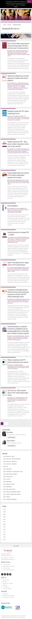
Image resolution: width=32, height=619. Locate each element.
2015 (4, 537)
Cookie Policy (6, 564)
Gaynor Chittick (11, 440)
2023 (4, 516)
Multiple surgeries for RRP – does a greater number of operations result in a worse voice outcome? (18, 143)
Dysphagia (26, 117)
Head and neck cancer (19, 52)
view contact (11, 437)
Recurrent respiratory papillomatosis (16, 152)
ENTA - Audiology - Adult (8, 456)
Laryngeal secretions (20, 239)
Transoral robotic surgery (14, 54)
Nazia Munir (10, 432)
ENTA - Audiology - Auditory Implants (12, 458)
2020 (4, 524)
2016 (4, 534)
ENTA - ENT (5, 466)
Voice (27, 152)
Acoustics (26, 150)
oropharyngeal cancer (17, 301)
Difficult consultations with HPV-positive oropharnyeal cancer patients (17, 361)
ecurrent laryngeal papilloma (14, 338)
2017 (4, 532)
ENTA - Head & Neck (7, 469)
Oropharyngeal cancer (20, 53)
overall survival (15, 182)
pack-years (22, 182)
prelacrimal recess (17, 88)
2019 (4, 526)
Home (4, 24)
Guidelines (5, 594)
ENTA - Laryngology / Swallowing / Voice (12, 471)
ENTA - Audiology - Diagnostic (10, 461)
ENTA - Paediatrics (7, 481)
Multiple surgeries (22, 151)
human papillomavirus (15, 181)
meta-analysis (20, 89)
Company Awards (7, 588)
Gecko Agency (21, 617)
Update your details (8, 583)
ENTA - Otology (6, 479)
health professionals (20, 366)
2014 (4, 539)
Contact (5, 585)
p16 (26, 399)
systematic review (11, 89)
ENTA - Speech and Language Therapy (11, 491)
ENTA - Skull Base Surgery (22, 209)
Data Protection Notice (9, 566)
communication (11, 366)
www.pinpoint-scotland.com (8, 559)
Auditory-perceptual (12, 151)
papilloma (18, 85)
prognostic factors (12, 400)
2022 (4, 519)
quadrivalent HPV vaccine (21, 337)
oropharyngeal (21, 399)
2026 (4, 509)
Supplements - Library (8, 597)
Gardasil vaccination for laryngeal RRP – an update (18, 233)
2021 (4, 521)
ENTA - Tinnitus (6, 496)
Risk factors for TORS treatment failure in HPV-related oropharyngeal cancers (17, 392)
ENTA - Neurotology (8, 476)
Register (5, 581)
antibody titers (11, 337)
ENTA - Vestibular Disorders (10, 499)
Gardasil (13, 239)
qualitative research (12, 368)
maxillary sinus (20, 84)
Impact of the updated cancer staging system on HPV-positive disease (18, 263)
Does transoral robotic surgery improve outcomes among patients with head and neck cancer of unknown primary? (18, 45)
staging (13, 271)
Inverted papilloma (12, 205)
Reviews (9, 24)
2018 (4, 529)
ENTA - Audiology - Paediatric (10, 464)
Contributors (6, 587)
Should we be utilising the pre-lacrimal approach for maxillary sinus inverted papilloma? (18, 78)
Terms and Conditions (8, 570)
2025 (4, 511)
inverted (23, 85)
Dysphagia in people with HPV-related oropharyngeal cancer (18, 112)
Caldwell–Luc (16, 87)
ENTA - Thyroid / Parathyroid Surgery (12, 494)
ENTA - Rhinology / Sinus (8, 484)
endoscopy (10, 87)
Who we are (6, 580)
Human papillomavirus (16, 118)
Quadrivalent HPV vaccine (13, 241)
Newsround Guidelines (8, 595)
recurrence (25, 88)
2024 (4, 514)
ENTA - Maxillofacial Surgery (10, 474)
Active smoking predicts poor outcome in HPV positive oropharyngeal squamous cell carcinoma (18, 175)
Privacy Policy (6, 568)
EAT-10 (8, 118)
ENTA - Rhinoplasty (7, 486)
